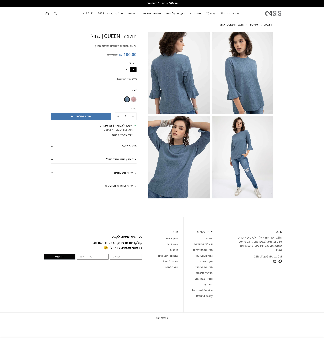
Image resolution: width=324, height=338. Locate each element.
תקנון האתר (206, 262)
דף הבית (268, 25)
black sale (172, 244)
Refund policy (204, 296)
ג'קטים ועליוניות (175, 14)
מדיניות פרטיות (204, 267)
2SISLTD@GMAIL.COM (268, 257)
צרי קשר (208, 285)
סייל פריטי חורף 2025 (110, 14)
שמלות (132, 14)
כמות (134, 108)
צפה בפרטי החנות (122, 135)
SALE (89, 14)
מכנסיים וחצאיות (151, 14)
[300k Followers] (280, 261)
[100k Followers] (274, 261)
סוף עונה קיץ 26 (229, 14)
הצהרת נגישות (204, 273)
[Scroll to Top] (6, 319)
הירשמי (59, 256)
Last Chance (170, 262)
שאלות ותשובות (203, 244)
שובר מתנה (171, 267)
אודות (209, 238)
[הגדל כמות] (118, 116)
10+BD (254, 25)
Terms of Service (202, 290)
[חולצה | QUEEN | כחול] (127, 99)
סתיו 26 (210, 14)
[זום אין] (218, 39)
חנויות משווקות (204, 279)
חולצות (197, 14)
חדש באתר (172, 238)
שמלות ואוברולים (168, 256)
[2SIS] (273, 14)
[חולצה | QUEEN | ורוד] (134, 99)
